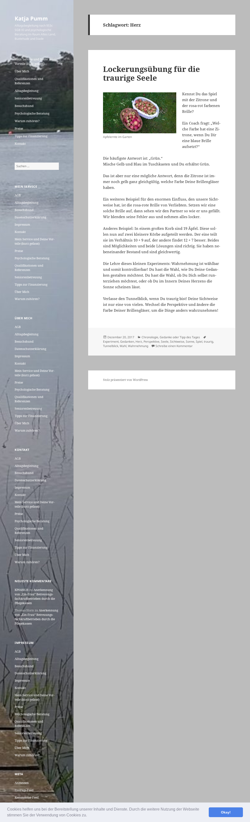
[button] (88, 815)
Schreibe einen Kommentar (174, 346)
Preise (19, 128)
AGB (18, 195)
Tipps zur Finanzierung (31, 136)
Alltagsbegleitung (26, 91)
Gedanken (127, 341)
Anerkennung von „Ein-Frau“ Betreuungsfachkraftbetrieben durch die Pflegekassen (35, 596)
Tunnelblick (110, 346)
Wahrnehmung (138, 346)
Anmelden (22, 783)
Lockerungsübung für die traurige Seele (151, 73)
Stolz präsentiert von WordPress (125, 380)
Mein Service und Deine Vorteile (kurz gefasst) (31, 61)
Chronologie (150, 337)
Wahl (123, 346)
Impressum (22, 224)
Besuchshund (24, 106)
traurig (208, 341)
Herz (138, 341)
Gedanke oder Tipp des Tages (180, 337)
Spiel (199, 341)
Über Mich (22, 71)
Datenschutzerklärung (30, 217)
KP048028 (22, 590)
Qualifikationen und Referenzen (29, 81)
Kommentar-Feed (27, 797)
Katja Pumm (31, 18)
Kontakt (20, 144)
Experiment (111, 341)
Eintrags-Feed (24, 790)
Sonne (190, 341)
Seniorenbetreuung (28, 98)
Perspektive (151, 341)
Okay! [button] (226, 812)
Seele (164, 341)
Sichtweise (177, 341)
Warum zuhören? (27, 121)
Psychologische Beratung (32, 113)
